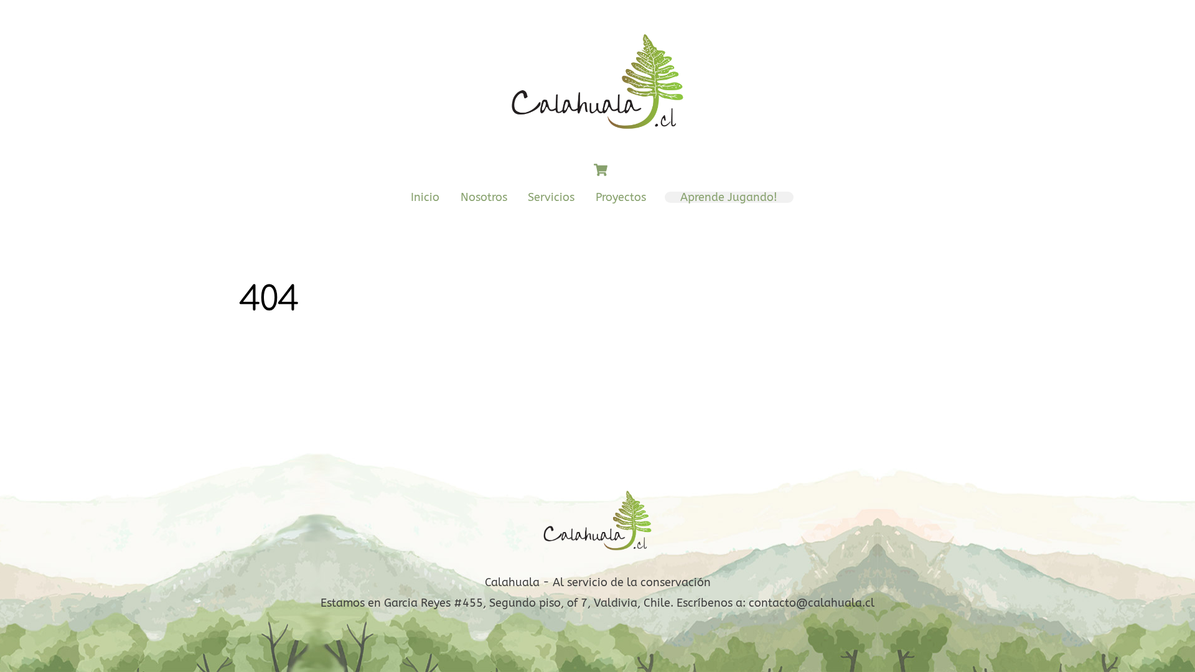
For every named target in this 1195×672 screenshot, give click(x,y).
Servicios (551, 197)
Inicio (425, 197)
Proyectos (621, 197)
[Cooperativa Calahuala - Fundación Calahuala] (597, 136)
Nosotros (484, 197)
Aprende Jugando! (728, 197)
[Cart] (600, 169)
